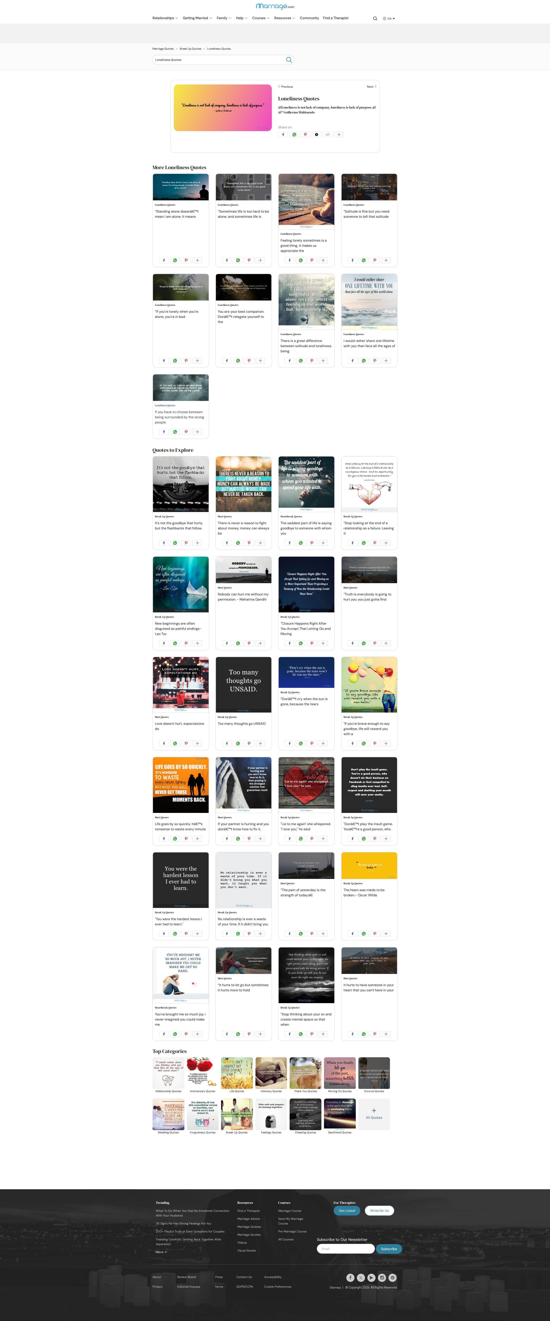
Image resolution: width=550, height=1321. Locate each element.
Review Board (186, 1277)
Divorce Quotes (374, 1091)
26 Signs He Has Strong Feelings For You (183, 1223)
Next (370, 87)
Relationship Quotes (168, 1091)
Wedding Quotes (168, 1132)
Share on (285, 127)
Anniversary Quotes (202, 1091)
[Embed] (328, 135)
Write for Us (379, 1210)
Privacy (158, 1287)
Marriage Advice (248, 1219)
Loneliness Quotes (298, 98)
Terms (219, 1287)
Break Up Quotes (164, 516)
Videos (242, 1242)
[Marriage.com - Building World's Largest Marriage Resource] (275, 9)
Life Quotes (237, 1091)
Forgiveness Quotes (202, 1132)
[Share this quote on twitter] (317, 135)
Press (219, 1277)
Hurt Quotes (225, 516)
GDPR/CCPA (244, 1287)
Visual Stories (246, 1250)
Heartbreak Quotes (291, 516)
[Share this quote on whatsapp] (295, 135)
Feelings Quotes (271, 1132)
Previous (286, 87)
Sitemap (335, 1287)
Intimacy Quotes (271, 1091)
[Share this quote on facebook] (283, 135)
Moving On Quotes (340, 1091)
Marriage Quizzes (249, 1227)
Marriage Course (289, 1211)
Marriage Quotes (249, 1235)
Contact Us (244, 1277)
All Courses (286, 1239)
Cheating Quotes (305, 1132)
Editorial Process (188, 1287)
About (157, 1277)
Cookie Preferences (277, 1287)
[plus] (339, 135)
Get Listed (347, 1210)
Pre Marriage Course (292, 1231)
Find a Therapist (248, 1211)
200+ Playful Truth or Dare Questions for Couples (190, 1231)
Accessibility (273, 1277)
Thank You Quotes (305, 1091)
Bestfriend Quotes (339, 1132)
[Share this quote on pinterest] (306, 135)
